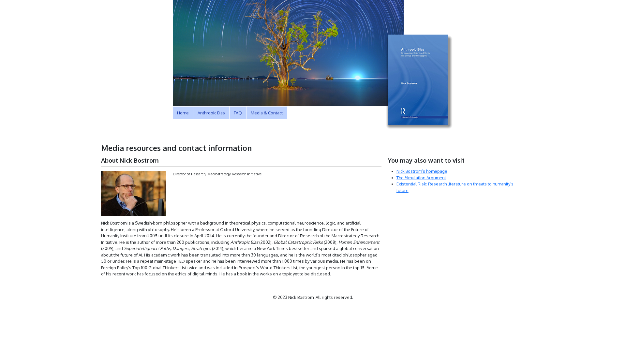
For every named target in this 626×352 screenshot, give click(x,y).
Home (183, 112)
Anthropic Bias (211, 112)
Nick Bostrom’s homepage (421, 171)
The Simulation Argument (421, 177)
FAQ (238, 112)
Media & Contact (267, 112)
